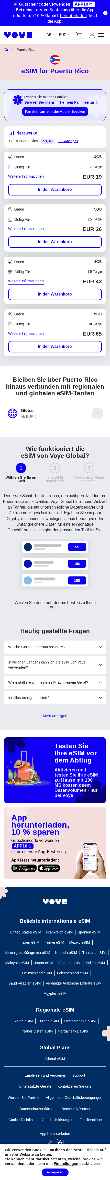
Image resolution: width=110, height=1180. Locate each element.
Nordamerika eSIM (73, 1031)
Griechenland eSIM (72, 973)
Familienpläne (91, 1120)
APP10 (81, 4)
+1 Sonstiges (68, 141)
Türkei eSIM (54, 942)
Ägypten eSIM (55, 993)
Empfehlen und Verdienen (45, 1075)
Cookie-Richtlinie (22, 1120)
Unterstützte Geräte (35, 1086)
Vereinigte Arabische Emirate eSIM (74, 983)
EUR (63, 35)
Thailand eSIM (94, 953)
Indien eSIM (95, 963)
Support (78, 1075)
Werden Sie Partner (24, 1098)
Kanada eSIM (66, 953)
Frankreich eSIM (59, 932)
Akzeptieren (55, 1172)
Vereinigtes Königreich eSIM (27, 953)
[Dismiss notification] (105, 13)
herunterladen (73, 16)
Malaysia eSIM (17, 963)
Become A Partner (76, 1109)
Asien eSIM (23, 1021)
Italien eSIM (29, 942)
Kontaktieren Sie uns (74, 1086)
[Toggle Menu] (102, 35)
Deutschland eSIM (37, 973)
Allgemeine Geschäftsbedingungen (74, 1098)
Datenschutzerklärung (37, 1109)
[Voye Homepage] (18, 35)
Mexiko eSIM (79, 942)
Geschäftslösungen (57, 1120)
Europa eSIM (48, 1021)
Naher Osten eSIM (38, 1031)
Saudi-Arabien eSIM (24, 983)
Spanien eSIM (89, 932)
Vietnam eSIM (69, 963)
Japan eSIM (43, 963)
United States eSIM (25, 932)
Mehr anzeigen (55, 716)
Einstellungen (66, 1164)
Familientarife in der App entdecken (55, 111)
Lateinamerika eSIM (80, 1021)
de (49, 35)
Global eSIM (55, 1059)
